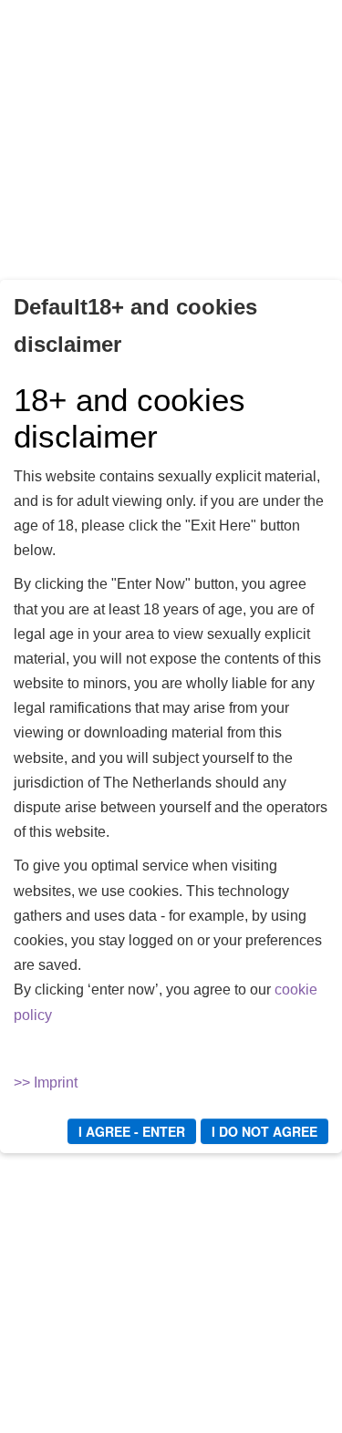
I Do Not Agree (264, 1131)
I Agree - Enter (131, 1131)
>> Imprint (46, 1082)
